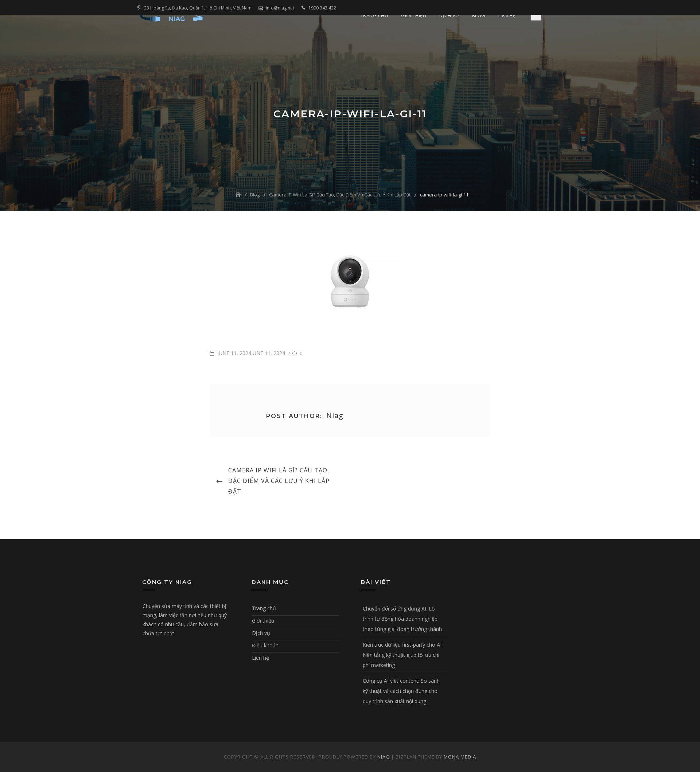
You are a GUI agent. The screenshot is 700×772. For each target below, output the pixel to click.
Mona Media (460, 756)
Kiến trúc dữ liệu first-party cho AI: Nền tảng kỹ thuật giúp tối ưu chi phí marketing (403, 654)
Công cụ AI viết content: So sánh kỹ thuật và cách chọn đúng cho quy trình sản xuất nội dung (401, 691)
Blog (478, 15)
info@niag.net (280, 8)
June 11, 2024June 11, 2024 (250, 353)
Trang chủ (374, 15)
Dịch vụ (449, 15)
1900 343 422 (322, 8)
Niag (383, 756)
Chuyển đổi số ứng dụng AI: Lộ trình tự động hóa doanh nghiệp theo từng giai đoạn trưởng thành (402, 618)
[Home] (239, 194)
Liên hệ (507, 15)
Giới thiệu (413, 15)
